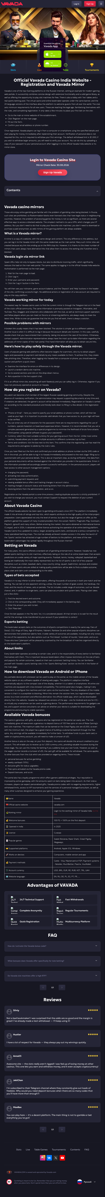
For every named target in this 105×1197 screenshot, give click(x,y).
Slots (18, 1149)
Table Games (41, 1149)
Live (28, 1149)
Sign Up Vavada (52, 172)
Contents (75, 1149)
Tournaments (59, 1149)
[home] (12, 4)
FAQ (86, 1149)
